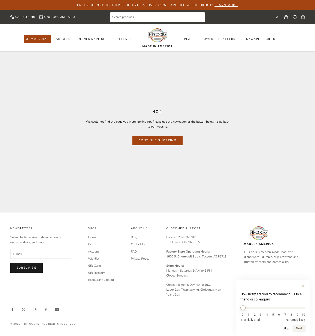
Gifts (270, 38)
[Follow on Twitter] (23, 309)
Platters (226, 38)
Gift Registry (96, 273)
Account (93, 252)
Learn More (226, 5)
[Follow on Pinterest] (46, 309)
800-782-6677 (191, 242)
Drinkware (250, 38)
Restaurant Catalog (101, 280)
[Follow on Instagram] (35, 309)
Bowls (207, 38)
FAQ (134, 252)
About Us (64, 38)
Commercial (37, 38)
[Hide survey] (303, 285)
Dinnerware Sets (93, 38)
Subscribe (26, 268)
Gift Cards (95, 266)
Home (92, 237)
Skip (286, 328)
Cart (91, 244)
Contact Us (138, 244)
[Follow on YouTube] (57, 309)
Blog (134, 237)
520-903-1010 (25, 17)
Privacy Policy (140, 259)
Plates (190, 38)
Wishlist (93, 259)
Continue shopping (157, 140)
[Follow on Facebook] (12, 309)
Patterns (123, 38)
